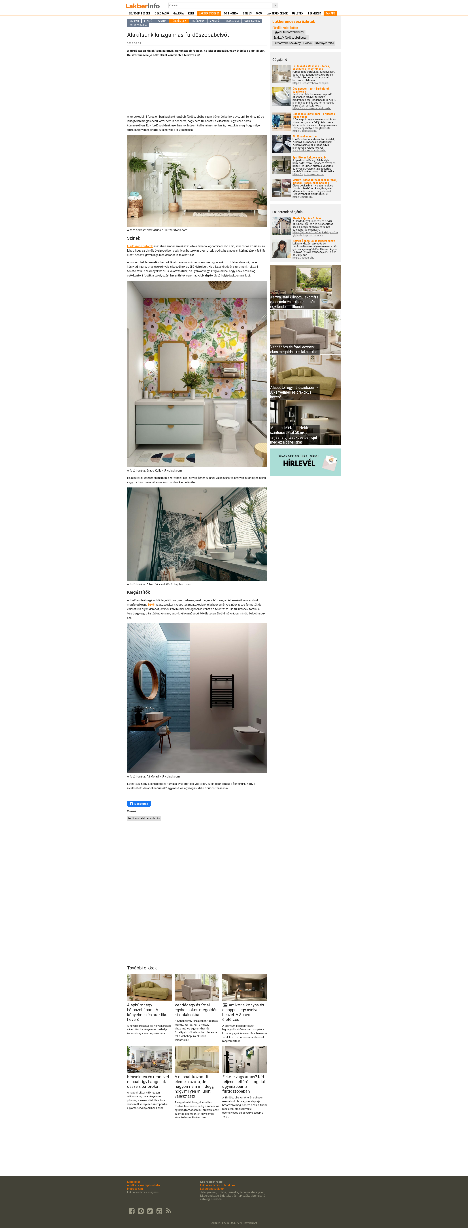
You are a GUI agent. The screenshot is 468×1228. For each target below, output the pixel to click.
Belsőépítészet (139, 13)
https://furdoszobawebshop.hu (310, 83)
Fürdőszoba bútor (285, 28)
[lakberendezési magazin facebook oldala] (131, 1211)
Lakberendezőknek (212, 1188)
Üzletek (297, 13)
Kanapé (330, 13)
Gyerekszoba (252, 20)
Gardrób (215, 20)
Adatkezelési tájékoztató (143, 1185)
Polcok (307, 43)
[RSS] (168, 1211)
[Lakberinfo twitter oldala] (150, 1211)
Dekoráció (162, 13)
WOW (259, 13)
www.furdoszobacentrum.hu (309, 150)
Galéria (178, 13)
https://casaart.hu (303, 257)
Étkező (148, 20)
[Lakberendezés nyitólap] (142, 5)
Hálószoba (198, 20)
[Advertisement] (197, 86)
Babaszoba (232, 20)
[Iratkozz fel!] (305, 474)
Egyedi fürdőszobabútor (288, 32)
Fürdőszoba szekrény (287, 43)
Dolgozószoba (138, 25)
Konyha (162, 20)
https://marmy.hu (302, 197)
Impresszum (135, 1188)
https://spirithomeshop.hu (308, 174)
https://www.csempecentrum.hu (311, 108)
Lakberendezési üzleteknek (217, 1185)
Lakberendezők (277, 13)
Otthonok (231, 13)
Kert (191, 13)
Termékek (314, 13)
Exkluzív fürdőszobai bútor (290, 37)
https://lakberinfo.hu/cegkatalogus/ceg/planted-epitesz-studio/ (315, 234)
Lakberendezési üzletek (293, 21)
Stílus (247, 13)
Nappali (134, 20)
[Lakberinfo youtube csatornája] (159, 1211)
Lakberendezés (209, 13)
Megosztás (141, 803)
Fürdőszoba (179, 20)
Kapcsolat (133, 1182)
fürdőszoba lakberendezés (144, 818)
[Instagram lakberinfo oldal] (140, 1211)
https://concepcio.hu (304, 131)
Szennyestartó (324, 43)
